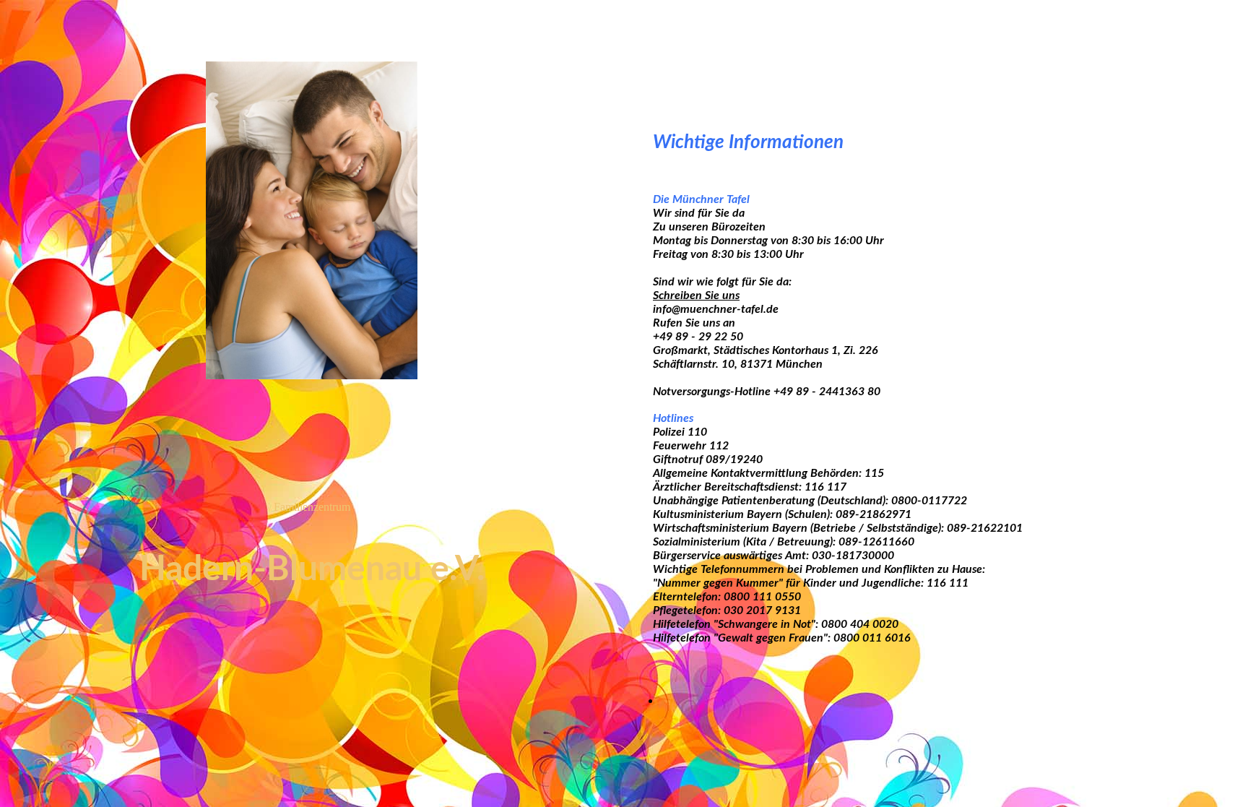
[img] (312, 220)
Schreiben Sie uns (696, 295)
